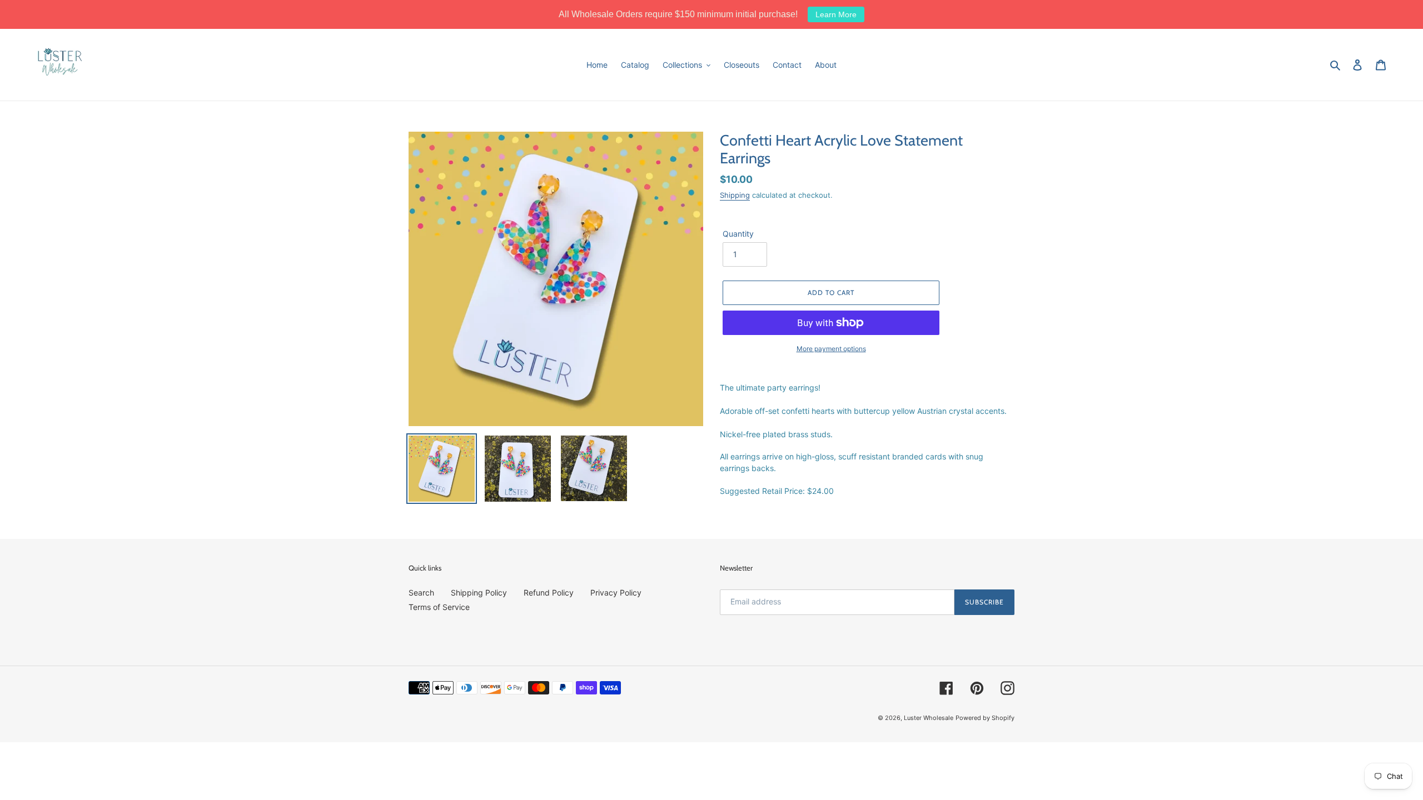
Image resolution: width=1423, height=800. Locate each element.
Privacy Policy (615, 592)
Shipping (735, 195)
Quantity (738, 233)
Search (421, 592)
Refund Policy (549, 592)
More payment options (831, 348)
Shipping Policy (479, 592)
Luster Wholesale (928, 718)
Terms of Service (439, 607)
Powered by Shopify (985, 718)
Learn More (836, 14)
